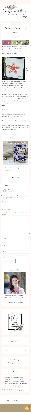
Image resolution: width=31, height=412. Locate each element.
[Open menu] (15, 2)
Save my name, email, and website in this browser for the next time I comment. (16, 256)
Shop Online (15, 341)
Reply (3, 201)
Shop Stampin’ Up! (12, 400)
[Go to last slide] (6, 158)
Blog (22, 400)
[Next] (25, 158)
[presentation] (15, 153)
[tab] (12, 177)
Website (4, 251)
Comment (4, 214)
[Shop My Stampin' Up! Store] (15, 322)
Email (3, 245)
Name (4, 238)
